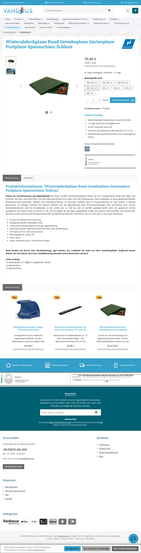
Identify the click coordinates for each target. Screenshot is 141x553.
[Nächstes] (77, 86)
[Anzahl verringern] (87, 100)
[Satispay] (62, 522)
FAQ (7, 494)
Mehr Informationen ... (37, 550)
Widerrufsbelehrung (108, 452)
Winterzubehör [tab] (12, 287)
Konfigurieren (72, 548)
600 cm (128, 88)
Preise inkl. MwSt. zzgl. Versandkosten (100, 66)
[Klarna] (53, 522)
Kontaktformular (26, 458)
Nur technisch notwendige (96, 548)
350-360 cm (107, 82)
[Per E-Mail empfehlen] (87, 148)
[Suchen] (109, 10)
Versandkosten (63, 536)
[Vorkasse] (11, 522)
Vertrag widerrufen (13, 466)
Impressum (104, 444)
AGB (101, 422)
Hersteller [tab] (28, 178)
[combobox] (75, 10)
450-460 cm (91, 88)
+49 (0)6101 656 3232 (15, 449)
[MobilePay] (72, 522)
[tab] (12, 178)
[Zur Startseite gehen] (18, 10)
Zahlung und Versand (15, 491)
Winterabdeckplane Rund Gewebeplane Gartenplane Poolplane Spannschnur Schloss (112, 328)
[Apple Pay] (24, 522)
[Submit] (96, 412)
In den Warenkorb (121, 100)
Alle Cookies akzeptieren (125, 548)
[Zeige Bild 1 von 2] (47, 112)
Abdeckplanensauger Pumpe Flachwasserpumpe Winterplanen (28, 328)
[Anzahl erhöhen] (99, 100)
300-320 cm (91, 82)
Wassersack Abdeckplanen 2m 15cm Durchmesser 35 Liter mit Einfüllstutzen (70, 328)
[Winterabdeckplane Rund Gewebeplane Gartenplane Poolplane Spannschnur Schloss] (48, 86)
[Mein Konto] (128, 10)
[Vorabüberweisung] (34, 522)
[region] (42, 86)
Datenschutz (105, 448)
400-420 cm (122, 82)
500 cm (105, 88)
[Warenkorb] (135, 10)
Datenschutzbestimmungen (60, 422)
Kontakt (8, 498)
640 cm (89, 93)
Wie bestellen (11, 487)
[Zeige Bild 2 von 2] (51, 112)
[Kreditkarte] (43, 522)
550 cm (116, 88)
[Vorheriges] (21, 86)
